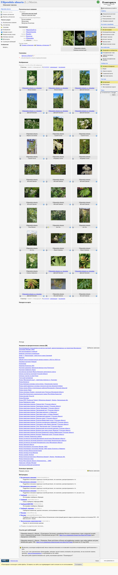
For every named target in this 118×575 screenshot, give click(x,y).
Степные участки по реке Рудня (28, 375)
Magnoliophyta (31, 30)
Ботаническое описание (28, 477)
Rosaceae (29, 36)
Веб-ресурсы (6, 39)
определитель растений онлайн (109, 3)
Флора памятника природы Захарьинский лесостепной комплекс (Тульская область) (44, 428)
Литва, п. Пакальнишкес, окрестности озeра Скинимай (35, 355)
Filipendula (30, 38)
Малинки (21, 357)
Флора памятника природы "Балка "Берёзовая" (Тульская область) (39, 408)
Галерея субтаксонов (8, 14)
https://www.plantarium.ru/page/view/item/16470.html (75, 535)
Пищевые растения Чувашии (28, 361)
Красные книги (106, 41)
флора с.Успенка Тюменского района (30, 436)
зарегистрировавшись (35, 553)
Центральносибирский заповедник (29, 464)
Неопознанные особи (108, 34)
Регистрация (106, 84)
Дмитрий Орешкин (85, 89)
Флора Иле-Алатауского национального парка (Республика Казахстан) (40, 394)
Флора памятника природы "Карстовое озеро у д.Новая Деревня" (39, 414)
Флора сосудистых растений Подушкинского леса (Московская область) (41, 442)
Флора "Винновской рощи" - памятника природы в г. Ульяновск (38, 380)
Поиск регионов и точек (109, 18)
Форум (104, 68)
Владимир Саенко (58, 158)
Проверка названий (108, 21)
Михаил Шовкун (32, 89)
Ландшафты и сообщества (110, 50)
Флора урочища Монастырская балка (30, 450)
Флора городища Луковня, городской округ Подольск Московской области (41, 392)
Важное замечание (94, 348)
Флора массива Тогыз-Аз (26, 396)
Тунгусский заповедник (26, 378)
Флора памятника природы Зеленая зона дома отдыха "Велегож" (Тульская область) (45, 430)
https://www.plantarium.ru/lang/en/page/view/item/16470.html (54, 542)
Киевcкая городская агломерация (29, 353)
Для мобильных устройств (110, 8)
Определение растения (109, 14)
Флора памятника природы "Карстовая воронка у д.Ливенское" (38, 412)
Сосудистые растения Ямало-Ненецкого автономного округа (37, 371)
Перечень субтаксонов (9, 17)
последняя (62, 67)
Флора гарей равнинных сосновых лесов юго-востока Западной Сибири (41, 386)
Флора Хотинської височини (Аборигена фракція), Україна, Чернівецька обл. (42, 456)
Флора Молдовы (24, 398)
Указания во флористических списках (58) (33, 345)
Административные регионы (108, 56)
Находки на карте (7, 32)
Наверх (97, 560)
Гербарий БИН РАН (27, 504)
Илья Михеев (31, 227)
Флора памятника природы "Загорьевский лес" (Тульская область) (39, 410)
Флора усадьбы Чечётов (26, 454)
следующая (53, 67)
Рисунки (23, 512)
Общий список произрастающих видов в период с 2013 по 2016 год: (39, 359)
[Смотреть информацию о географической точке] (96, 90)
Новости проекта (107, 71)
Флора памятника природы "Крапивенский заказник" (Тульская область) (41, 416)
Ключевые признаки (8, 37)
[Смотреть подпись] (20, 90)
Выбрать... (5, 47)
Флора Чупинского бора (26, 458)
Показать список (24, 471)
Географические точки (108, 52)
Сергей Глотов (58, 135)
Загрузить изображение (109, 27)
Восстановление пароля (109, 87)
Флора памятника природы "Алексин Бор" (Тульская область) (37, 404)
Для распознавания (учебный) (28, 351)
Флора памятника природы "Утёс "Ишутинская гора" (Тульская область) (41, 426)
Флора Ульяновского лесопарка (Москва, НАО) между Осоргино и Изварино (42, 448)
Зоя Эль (58, 227)
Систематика (6, 25)
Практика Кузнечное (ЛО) (26, 365)
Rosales (28, 34)
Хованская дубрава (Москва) (27, 462)
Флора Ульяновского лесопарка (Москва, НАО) (33, 446)
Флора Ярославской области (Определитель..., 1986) (35, 460)
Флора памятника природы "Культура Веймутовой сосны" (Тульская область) (42, 420)
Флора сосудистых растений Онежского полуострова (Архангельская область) (42, 440)
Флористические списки (9, 34)
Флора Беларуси (24, 382)
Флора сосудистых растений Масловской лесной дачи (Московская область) (42, 438)
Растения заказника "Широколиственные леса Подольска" (36, 367)
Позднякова (22, 363)
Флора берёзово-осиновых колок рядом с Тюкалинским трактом (38, 384)
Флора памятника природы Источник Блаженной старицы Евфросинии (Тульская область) (46, 432)
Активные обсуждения (108, 66)
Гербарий (24, 495)
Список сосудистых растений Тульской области (33, 373)
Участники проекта (108, 76)
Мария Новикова (58, 250)
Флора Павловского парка (27, 402)
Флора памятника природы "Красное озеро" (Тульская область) (38, 418)
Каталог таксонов (107, 39)
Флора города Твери (25, 390)
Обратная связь (14, 560)
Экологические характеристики (31, 521)
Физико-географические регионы (109, 59)
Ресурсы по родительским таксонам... (32, 526)
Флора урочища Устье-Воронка (28, 452)
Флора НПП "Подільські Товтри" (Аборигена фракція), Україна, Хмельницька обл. (43, 400)
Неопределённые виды (109, 32)
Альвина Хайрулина (32, 273)
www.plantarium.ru (109, 560)
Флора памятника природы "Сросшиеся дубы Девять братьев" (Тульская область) (44, 424)
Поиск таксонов (107, 16)
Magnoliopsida (31, 32)
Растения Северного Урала (27, 369)
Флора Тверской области (26, 444)
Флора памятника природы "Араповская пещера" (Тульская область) (40, 406)
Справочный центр (108, 73)
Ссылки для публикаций (9, 41)
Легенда (21, 342)
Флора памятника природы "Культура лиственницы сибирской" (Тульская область (43, 422)
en (98, 2)
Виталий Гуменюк (32, 181)
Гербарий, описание (27, 508)
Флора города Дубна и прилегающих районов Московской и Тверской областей (43, 388)
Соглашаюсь (78, 564)
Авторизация (106, 82)
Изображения (6, 29)
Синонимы (6, 27)
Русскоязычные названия (9, 22)
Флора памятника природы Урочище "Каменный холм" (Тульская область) (41, 434)
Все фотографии (107, 29)
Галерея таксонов (107, 37)
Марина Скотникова (32, 135)
